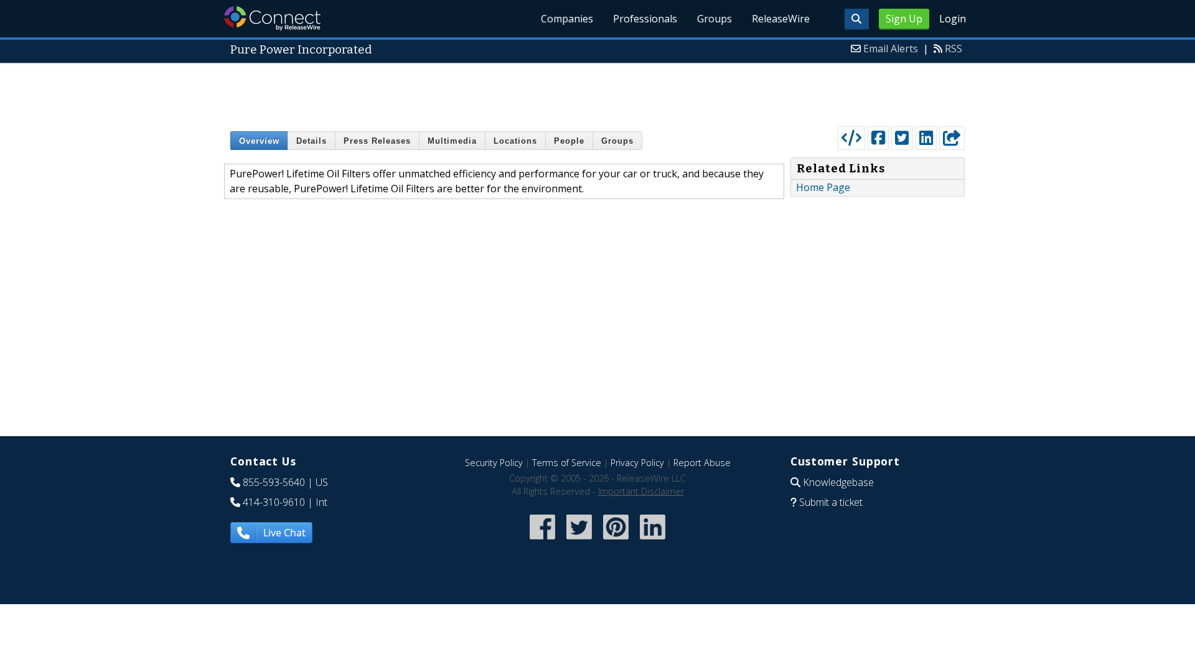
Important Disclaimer (641, 491)
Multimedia (452, 141)
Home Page (823, 187)
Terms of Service (566, 463)
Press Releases (377, 141)
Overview (259, 141)
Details (311, 141)
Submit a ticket (831, 502)
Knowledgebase (838, 482)
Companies (567, 19)
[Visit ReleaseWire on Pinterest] (616, 540)
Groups (714, 19)
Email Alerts (890, 48)
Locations (515, 141)
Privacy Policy (637, 463)
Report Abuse (702, 463)
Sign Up (904, 19)
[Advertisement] (597, 92)
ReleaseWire (781, 19)
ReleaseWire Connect (272, 18)
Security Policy (494, 463)
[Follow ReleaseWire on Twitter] (579, 540)
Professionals (645, 19)
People (569, 141)
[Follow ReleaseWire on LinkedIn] (652, 540)
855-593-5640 (274, 482)
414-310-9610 (274, 502)
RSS (953, 48)
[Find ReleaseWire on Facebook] (542, 540)
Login (952, 19)
